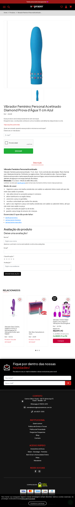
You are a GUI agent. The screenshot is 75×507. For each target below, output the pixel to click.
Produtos (12, 12)
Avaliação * (7, 262)
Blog (37, 435)
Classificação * (9, 256)
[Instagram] (39, 471)
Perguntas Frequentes (37, 432)
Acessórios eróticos (37, 449)
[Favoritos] (61, 6)
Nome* (6, 237)
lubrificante (21, 183)
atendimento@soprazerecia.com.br (39, 407)
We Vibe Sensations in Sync (36, 333)
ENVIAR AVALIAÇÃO (12, 274)
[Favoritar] (19, 299)
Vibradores (37, 460)
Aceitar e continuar (37, 503)
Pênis (37, 457)
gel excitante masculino (13, 222)
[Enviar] (68, 383)
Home (5, 12)
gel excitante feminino (13, 220)
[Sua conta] (66, 6)
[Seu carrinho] (70, 6)
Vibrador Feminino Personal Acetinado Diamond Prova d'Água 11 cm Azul (29, 12)
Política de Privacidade (37, 429)
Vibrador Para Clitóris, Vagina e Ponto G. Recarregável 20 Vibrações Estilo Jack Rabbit (12, 330)
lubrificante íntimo (11, 217)
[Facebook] (35, 471)
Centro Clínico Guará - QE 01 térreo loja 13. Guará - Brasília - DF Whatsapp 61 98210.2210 (39, 401)
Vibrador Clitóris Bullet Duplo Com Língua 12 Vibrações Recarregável (61, 321)
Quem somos (37, 423)
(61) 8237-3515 (39, 411)
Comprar (61, 341)
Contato (38, 438)
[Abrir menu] (4, 7)
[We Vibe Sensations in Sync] (37, 307)
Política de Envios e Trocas (37, 426)
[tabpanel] (13, 321)
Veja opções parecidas (12, 124)
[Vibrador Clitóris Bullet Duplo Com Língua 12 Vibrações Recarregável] (61, 307)
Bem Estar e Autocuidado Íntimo (37, 455)
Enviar (18, 151)
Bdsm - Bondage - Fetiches (37, 452)
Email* (6, 248)
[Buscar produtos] (8, 7)
